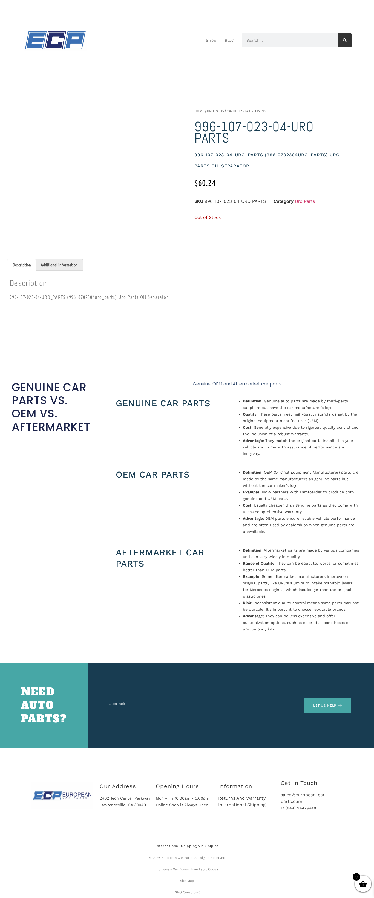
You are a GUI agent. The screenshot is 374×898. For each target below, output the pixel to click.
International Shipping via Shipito (187, 846)
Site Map (187, 881)
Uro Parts (215, 110)
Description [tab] (22, 264)
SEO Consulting (187, 892)
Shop (211, 40)
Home (199, 110)
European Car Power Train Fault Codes (187, 869)
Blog (229, 40)
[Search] (345, 40)
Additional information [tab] (59, 264)
